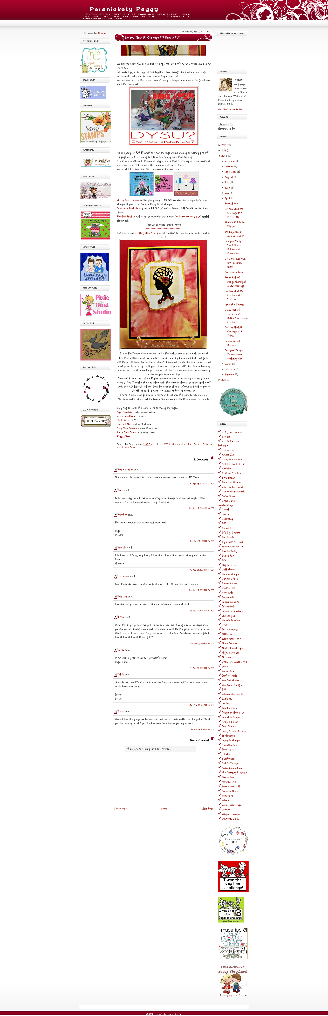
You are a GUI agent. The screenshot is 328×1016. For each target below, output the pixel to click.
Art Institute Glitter (233, 464)
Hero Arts (227, 592)
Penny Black (228, 671)
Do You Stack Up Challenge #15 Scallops (234, 295)
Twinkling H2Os (230, 791)
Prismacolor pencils (233, 694)
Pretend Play (231, 203)
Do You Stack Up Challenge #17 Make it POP (152, 37)
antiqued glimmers (232, 459)
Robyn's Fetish (230, 722)
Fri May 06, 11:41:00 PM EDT (202, 729)
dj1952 (121, 617)
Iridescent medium (182, 444)
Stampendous (229, 745)
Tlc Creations (229, 782)
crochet (226, 514)
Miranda (122, 547)
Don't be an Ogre (234, 272)
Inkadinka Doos (231, 602)
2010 (223, 380)
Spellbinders (228, 736)
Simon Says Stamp (127, 432)
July (227, 182)
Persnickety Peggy (124, 9)
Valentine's (228, 796)
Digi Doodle (228, 537)
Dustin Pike (228, 556)
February (230, 369)
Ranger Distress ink (233, 712)
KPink (225, 625)
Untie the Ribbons (234, 304)
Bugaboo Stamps (231, 482)
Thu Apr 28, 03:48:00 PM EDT (201, 590)
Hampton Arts (230, 579)
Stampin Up (228, 749)
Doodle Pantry (229, 551)
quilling (226, 703)
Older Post (207, 809)
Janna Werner (125, 469)
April (227, 198)
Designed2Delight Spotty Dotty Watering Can (234, 354)
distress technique (232, 546)
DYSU (166, 444)
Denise (122, 490)
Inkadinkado (228, 606)
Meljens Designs (230, 652)
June (227, 188)
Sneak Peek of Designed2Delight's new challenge (235, 282)
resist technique (231, 717)
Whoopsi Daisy (230, 819)
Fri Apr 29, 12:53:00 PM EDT (202, 610)
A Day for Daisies (232, 432)
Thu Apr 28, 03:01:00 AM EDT (201, 483)
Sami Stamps (229, 726)
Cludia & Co (123, 420)
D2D (224, 523)
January (229, 374)
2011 (223, 156)
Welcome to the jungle (188, 216)
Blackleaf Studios (126, 216)
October (229, 166)
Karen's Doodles (231, 620)
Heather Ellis (229, 588)
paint (225, 666)
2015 (223, 145)
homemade (228, 597)
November (230, 161)
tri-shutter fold (231, 786)
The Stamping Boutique (234, 772)
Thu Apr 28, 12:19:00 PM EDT (202, 541)
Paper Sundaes (125, 412)
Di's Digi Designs (231, 532)
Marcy (121, 650)
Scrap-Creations (126, 416)
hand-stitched (229, 583)
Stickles (226, 754)
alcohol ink (228, 450)
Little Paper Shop (231, 639)
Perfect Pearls (229, 676)
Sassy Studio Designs (234, 731)
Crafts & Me (123, 424)
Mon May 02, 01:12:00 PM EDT (201, 705)
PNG (224, 689)
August (229, 177)
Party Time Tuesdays (128, 428)
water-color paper (232, 805)
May (227, 193)
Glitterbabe (228, 569)
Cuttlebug (227, 519)
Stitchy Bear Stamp (147, 233)
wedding (226, 809)
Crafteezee (123, 576)
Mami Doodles (230, 643)
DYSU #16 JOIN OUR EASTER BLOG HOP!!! (235, 263)
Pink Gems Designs (232, 685)
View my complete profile (230, 109)
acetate (226, 437)
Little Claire (228, 634)
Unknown (122, 596)
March (228, 364)
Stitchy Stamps (230, 763)
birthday (226, 468)
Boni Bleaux (228, 478)
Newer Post (120, 809)
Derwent (226, 528)
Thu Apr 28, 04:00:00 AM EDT (201, 508)
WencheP (122, 515)
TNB (180, 1014)
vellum (225, 800)
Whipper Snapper (231, 814)
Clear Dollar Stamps (233, 487)
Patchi (121, 674)
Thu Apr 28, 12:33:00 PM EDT (201, 569)
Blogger (102, 33)
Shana (121, 711)
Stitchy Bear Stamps (128, 200)
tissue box (228, 777)
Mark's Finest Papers (233, 648)
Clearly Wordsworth (233, 491)
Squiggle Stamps (231, 740)
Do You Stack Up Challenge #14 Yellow (234, 332)
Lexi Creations (230, 629)
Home (164, 809)
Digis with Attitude (127, 208)
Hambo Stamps (230, 574)
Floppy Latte (229, 565)
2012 (223, 150)
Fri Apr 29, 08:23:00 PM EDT (202, 668)
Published (227, 699)
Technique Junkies (232, 768)
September (230, 172)
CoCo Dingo (228, 496)
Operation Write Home (234, 662)
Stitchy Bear (128, 447)
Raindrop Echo (230, 708)
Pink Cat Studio (230, 680)
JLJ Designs (228, 616)
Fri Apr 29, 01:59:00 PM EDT (202, 643)
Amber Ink (228, 455)
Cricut (225, 509)
